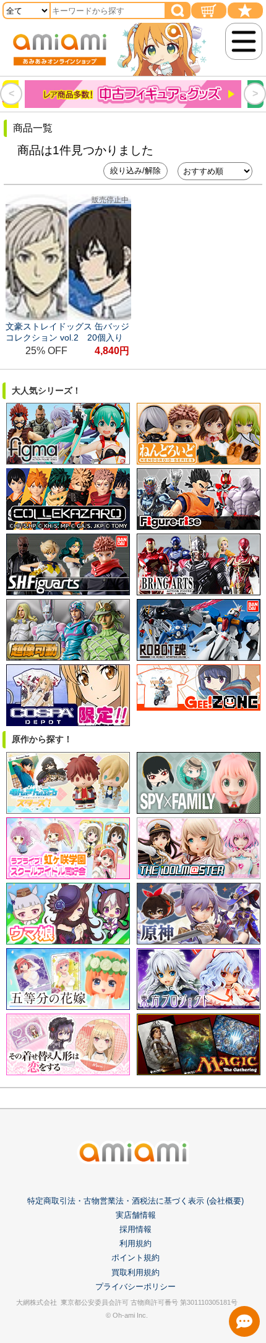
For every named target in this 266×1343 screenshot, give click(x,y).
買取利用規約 (135, 1272)
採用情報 (135, 1229)
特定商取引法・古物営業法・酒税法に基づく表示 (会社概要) (135, 1200)
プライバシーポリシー (135, 1286)
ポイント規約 (135, 1257)
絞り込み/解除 (135, 170)
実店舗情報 (136, 1215)
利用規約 (135, 1243)
